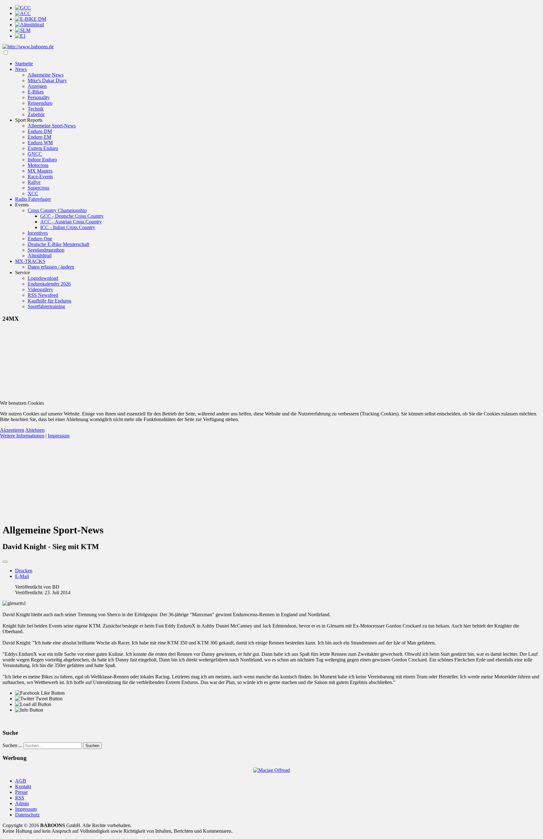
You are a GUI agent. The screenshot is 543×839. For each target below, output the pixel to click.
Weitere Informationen (22, 435)
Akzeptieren (12, 430)
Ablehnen (35, 430)
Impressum (58, 435)
